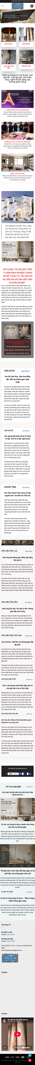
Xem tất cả (25, 371)
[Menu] (2, 6)
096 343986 (11, 934)
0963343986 (11, 941)
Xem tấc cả (28, 602)
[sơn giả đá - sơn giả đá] (17, 6)
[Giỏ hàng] (31, 6)
